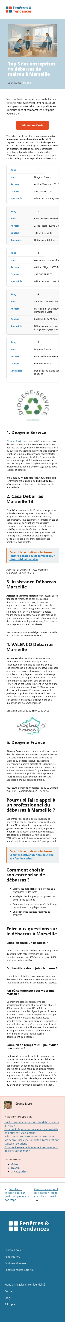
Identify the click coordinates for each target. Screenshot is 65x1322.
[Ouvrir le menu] (58, 9)
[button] (32, 125)
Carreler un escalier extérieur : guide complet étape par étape (17, 1194)
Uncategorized (19, 1171)
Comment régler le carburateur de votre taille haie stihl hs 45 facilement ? (31, 1131)
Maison (27, 82)
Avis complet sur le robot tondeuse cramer (29, 1136)
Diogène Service (14, 441)
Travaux (15, 1168)
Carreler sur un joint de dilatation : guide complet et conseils (46, 1192)
